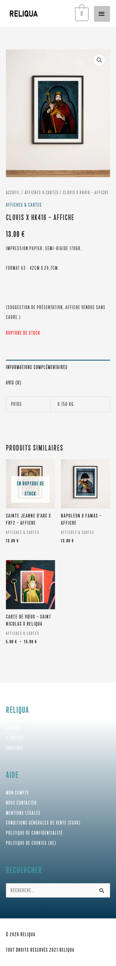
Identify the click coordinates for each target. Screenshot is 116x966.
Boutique (14, 748)
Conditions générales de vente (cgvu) (43, 822)
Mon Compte (17, 792)
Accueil (13, 192)
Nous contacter (21, 802)
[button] (99, 60)
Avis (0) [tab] (13, 382)
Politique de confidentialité (34, 833)
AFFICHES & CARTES (42, 192)
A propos (15, 738)
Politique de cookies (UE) (31, 843)
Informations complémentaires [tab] (37, 367)
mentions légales (23, 813)
